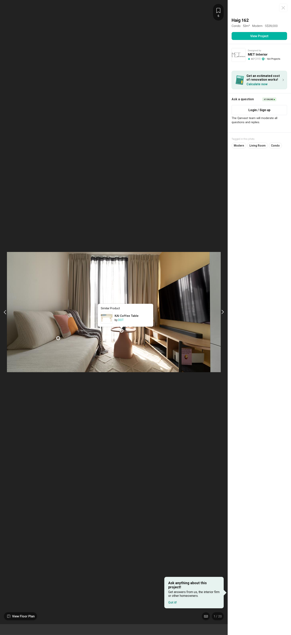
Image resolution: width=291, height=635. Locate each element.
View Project (259, 36)
